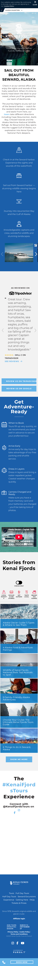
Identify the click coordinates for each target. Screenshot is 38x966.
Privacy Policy (13, 932)
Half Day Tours (9, 896)
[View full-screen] (35, 245)
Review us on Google (19, 389)
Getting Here (22, 900)
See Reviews (12, 361)
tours (7, 114)
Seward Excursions (27, 896)
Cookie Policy (9, 6)
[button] (2, 330)
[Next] (35, 254)
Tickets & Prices (19, 903)
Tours (11, 893)
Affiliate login (19, 919)
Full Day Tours (22, 893)
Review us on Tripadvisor (21, 381)
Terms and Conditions (19, 934)
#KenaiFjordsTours (19, 788)
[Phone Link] (4, 962)
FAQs (32, 900)
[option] (19, 324)
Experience (8, 900)
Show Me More (19, 759)
